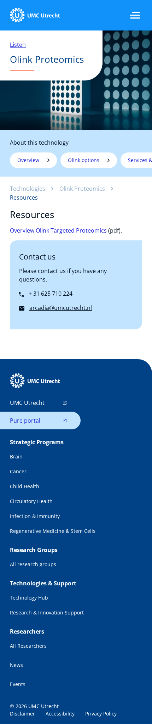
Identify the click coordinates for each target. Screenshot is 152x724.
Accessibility (60, 713)
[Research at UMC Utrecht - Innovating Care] (34, 15)
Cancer (18, 471)
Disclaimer (22, 713)
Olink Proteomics (82, 188)
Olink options (83, 160)
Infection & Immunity (35, 516)
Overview (28, 160)
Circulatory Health (31, 501)
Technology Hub (29, 597)
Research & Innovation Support (47, 612)
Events (17, 684)
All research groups (33, 564)
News (16, 665)
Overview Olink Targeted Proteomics (58, 230)
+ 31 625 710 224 (49, 293)
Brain (16, 456)
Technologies (27, 188)
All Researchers (28, 645)
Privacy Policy (101, 713)
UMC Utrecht (27, 403)
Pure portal (25, 420)
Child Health (24, 486)
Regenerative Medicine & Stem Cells (52, 531)
